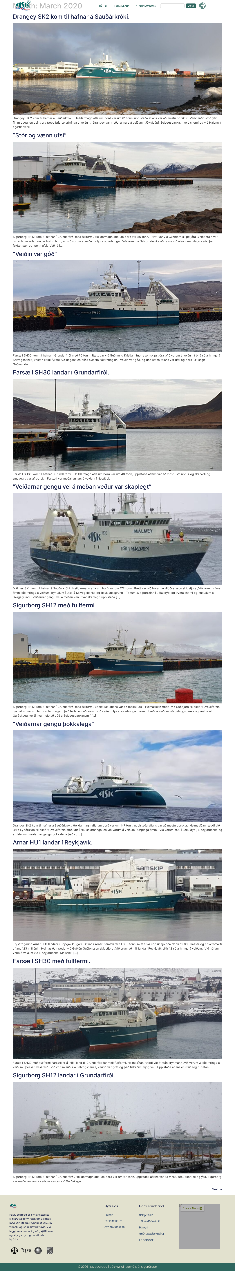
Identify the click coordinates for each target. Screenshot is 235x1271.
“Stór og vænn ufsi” (39, 135)
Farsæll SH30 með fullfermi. (51, 961)
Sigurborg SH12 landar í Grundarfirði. (64, 1075)
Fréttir (102, 5)
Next (217, 1189)
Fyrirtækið (121, 5)
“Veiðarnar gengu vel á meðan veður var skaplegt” (82, 486)
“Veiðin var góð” (35, 253)
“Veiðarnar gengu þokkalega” (53, 723)
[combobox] (172, 5)
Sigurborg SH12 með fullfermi (54, 605)
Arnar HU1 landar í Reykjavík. (53, 842)
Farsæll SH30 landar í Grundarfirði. (61, 372)
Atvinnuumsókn (146, 5)
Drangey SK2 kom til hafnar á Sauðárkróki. (71, 16)
